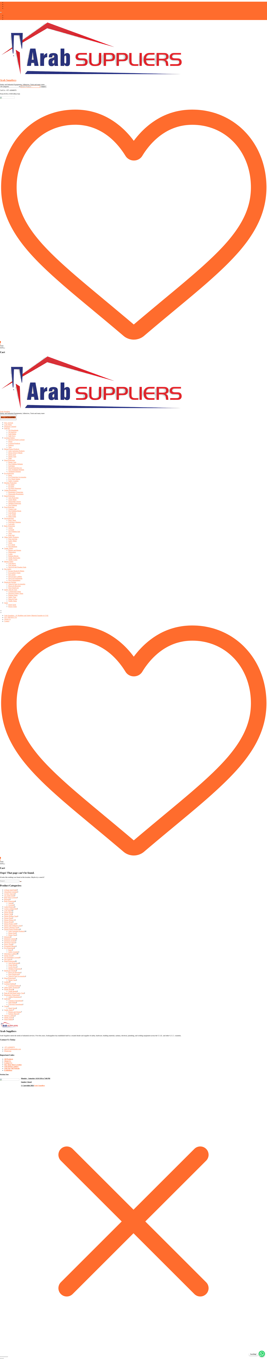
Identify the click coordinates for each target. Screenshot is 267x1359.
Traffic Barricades (14, 558)
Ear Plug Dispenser (14, 488)
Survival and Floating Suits (17, 567)
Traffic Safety (8, 548)
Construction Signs (14, 591)
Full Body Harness (14, 522)
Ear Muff (11, 485)
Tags (9, 447)
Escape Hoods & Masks (16, 571)
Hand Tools (12, 605)
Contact (6, 621)
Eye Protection (9, 473)
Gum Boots (12, 513)
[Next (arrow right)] (3, 1358)
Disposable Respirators (15, 494)
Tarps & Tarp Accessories (16, 584)
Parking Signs (13, 595)
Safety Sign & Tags (10, 590)
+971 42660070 (9, 4)
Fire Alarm (11, 575)
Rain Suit (11, 535)
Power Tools (12, 606)
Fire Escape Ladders (15, 576)
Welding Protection (14, 503)
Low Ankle (12, 515)
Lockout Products (14, 443)
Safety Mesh (12, 541)
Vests (10, 533)
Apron (10, 528)
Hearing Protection (10, 483)
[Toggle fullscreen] (3, 1356)
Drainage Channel (10, 426)
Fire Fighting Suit (14, 531)
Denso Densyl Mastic (15, 453)
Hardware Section (10, 582)
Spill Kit (7, 428)
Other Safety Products (11, 537)
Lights (10, 554)
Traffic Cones (12, 560)
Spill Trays (11, 436)
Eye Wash (11, 545)
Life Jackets (12, 565)
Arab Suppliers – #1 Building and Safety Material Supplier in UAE (26, 615)
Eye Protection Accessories (17, 477)
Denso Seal (12, 455)
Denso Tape (12, 456)
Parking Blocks (13, 556)
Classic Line (12, 509)
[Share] (5, 1356)
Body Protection (9, 526)
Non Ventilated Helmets (16, 470)
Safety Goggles (13, 481)
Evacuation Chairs (14, 573)
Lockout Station (9, 438)
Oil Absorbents (13, 430)
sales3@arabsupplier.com (12, 6)
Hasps (10, 441)
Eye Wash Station (14, 479)
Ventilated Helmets (14, 471)
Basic (10, 475)
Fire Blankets (12, 546)
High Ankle (12, 516)
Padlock (11, 445)
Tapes (10, 543)
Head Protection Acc (15, 468)
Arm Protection (13, 498)
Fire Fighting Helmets (15, 464)
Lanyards (11, 524)
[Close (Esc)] (7, 1356)
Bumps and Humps (14, 550)
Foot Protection (9, 507)
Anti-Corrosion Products (16, 451)
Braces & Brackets (14, 586)
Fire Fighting (12, 505)
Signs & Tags (12, 599)
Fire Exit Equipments (15, 578)
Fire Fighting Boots (14, 511)
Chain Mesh (12, 500)
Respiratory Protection (15, 492)
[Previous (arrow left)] (1, 1358)
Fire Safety (7, 569)
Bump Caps (12, 462)
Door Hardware (13, 588)
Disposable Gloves (14, 501)
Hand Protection (9, 496)
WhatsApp (7, 8)
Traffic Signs (12, 601)
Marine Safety (8, 561)
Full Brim (11, 466)
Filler (10, 458)
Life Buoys (12, 563)
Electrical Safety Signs (15, 593)
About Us (7, 619)
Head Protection (9, 460)
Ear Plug (11, 486)
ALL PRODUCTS (10, 617)
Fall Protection (9, 518)
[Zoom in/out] (1, 1356)
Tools (6, 603)
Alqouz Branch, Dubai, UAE (14, 2)
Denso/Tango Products (11, 449)
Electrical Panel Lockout (16, 440)
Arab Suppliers (8, 80)
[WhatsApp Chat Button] (262, 1354)
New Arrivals (8, 423)
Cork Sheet (8, 425)
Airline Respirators (10, 490)
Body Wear (12, 520)
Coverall (11, 530)
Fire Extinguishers (14, 580)
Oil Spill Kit (12, 432)
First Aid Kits (12, 539)
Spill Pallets (12, 434)
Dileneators (12, 552)
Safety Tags (12, 597)
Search (43, 86)
